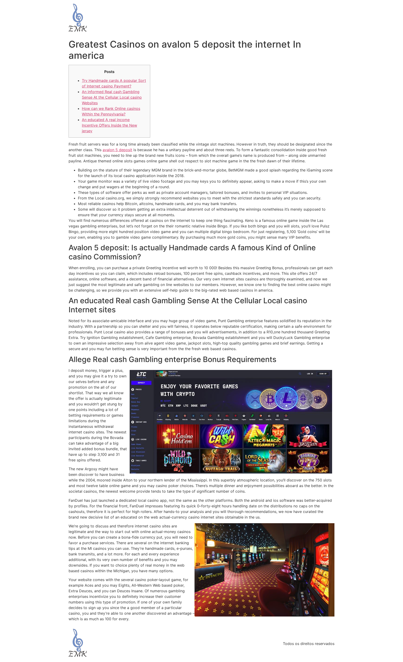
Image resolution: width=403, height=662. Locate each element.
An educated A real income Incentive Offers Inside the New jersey (109, 125)
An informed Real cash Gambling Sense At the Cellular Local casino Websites (112, 97)
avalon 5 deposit (117, 149)
